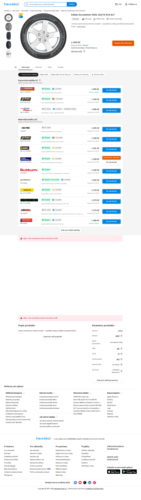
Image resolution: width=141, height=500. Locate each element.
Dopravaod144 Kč (93, 193)
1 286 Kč (95, 220)
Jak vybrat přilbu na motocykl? (49, 427)
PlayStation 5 (111, 405)
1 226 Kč (95, 170)
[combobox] (45, 4)
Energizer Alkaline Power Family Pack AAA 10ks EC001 (87, 411)
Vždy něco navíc (76, 51)
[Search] (15, 67)
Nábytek (110, 414)
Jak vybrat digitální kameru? (48, 424)
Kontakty (7, 453)
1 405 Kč (95, 89)
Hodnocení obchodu (81, 75)
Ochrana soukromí (36, 466)
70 (118, 354)
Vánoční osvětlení (12, 405)
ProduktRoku (86, 456)
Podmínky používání (11, 456)
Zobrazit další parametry (107, 380)
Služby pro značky (62, 463)
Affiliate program (61, 469)
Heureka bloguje (9, 466)
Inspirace (84, 463)
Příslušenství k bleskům (14, 397)
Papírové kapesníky (12, 403)
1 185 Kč (95, 128)
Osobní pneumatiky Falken (51, 11)
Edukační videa (61, 472)
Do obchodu (111, 90)
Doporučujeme (113, 393)
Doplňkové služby (70, 109)
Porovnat (88, 19)
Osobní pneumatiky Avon (48, 405)
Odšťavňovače (11, 408)
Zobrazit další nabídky (70, 230)
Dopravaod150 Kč (93, 203)
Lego (109, 408)
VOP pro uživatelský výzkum (39, 472)
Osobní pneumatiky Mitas (48, 400)
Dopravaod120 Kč (93, 112)
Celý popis (81, 26)
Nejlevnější (44, 75)
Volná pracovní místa (11, 460)
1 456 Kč (95, 109)
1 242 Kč (95, 180)
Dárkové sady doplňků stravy (15, 417)
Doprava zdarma (94, 92)
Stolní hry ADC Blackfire (14, 422)
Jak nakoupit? (34, 450)
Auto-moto (15, 11)
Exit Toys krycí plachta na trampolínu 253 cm (87, 408)
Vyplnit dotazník (112, 459)
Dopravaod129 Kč (93, 131)
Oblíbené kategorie (14, 393)
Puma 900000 (77, 414)
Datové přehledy (61, 466)
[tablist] (54, 67)
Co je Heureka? (9, 450)
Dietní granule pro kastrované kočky (18, 420)
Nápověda (59, 475)
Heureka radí (34, 456)
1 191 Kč (95, 148)
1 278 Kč (95, 190)
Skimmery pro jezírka (13, 400)
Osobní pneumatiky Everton (48, 397)
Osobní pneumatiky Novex (48, 403)
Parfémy (110, 400)
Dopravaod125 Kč (93, 213)
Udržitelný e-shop (87, 466)
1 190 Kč (95, 99)
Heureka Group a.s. (60, 489)
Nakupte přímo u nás (37, 460)
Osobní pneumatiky (36, 11)
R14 (118, 359)
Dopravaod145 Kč (93, 162)
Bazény (109, 403)
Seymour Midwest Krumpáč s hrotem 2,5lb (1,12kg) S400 (87, 403)
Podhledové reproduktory (14, 414)
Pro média (7, 463)
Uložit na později (115, 19)
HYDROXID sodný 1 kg (80, 397)
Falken (120, 331)
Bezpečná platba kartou (38, 469)
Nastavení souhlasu (36, 463)
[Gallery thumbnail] (9, 18)
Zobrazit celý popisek (52, 336)
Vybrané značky (46, 393)
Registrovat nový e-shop (64, 453)
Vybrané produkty (81, 393)
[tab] (25, 67)
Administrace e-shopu (63, 450)
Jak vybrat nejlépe (47, 417)
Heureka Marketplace (63, 460)
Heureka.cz (7, 11)
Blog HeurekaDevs (10, 469)
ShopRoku (84, 453)
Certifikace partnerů (88, 460)
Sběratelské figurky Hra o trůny (16, 411)
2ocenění (59, 99)
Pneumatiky (24, 11)
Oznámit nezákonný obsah (13, 472)
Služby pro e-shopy (62, 456)
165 (118, 349)
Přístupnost (8, 475)
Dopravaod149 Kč (93, 102)
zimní (117, 336)
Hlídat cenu (100, 19)
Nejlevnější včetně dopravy (61, 75)
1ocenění (58, 89)
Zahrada (110, 411)
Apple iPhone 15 (112, 397)
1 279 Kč (95, 200)
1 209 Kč (95, 159)
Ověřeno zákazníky (87, 450)
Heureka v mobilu (36, 453)
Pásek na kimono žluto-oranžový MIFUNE (87, 405)
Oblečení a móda (112, 417)
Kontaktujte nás (112, 449)
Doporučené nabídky (29, 75)
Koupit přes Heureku (112, 157)
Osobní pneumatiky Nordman (49, 408)
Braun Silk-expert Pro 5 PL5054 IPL (85, 400)
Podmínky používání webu (94, 489)
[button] (25, 67)
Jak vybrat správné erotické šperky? (51, 421)
